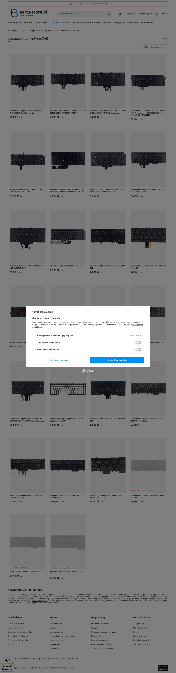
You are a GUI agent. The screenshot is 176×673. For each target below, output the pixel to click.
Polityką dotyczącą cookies (94, 322)
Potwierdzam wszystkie (117, 360)
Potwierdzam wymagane (59, 360)
